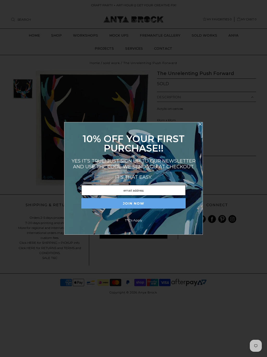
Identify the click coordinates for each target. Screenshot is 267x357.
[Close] (200, 125)
